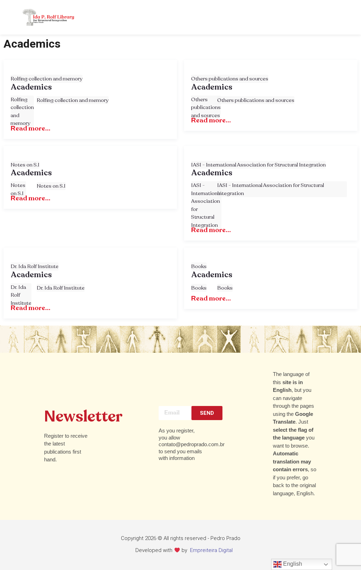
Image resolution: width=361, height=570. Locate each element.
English (292, 564)
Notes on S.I (25, 164)
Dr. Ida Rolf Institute (35, 266)
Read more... (30, 128)
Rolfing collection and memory (46, 78)
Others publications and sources (229, 78)
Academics (31, 87)
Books (199, 266)
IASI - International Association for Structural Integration (258, 164)
